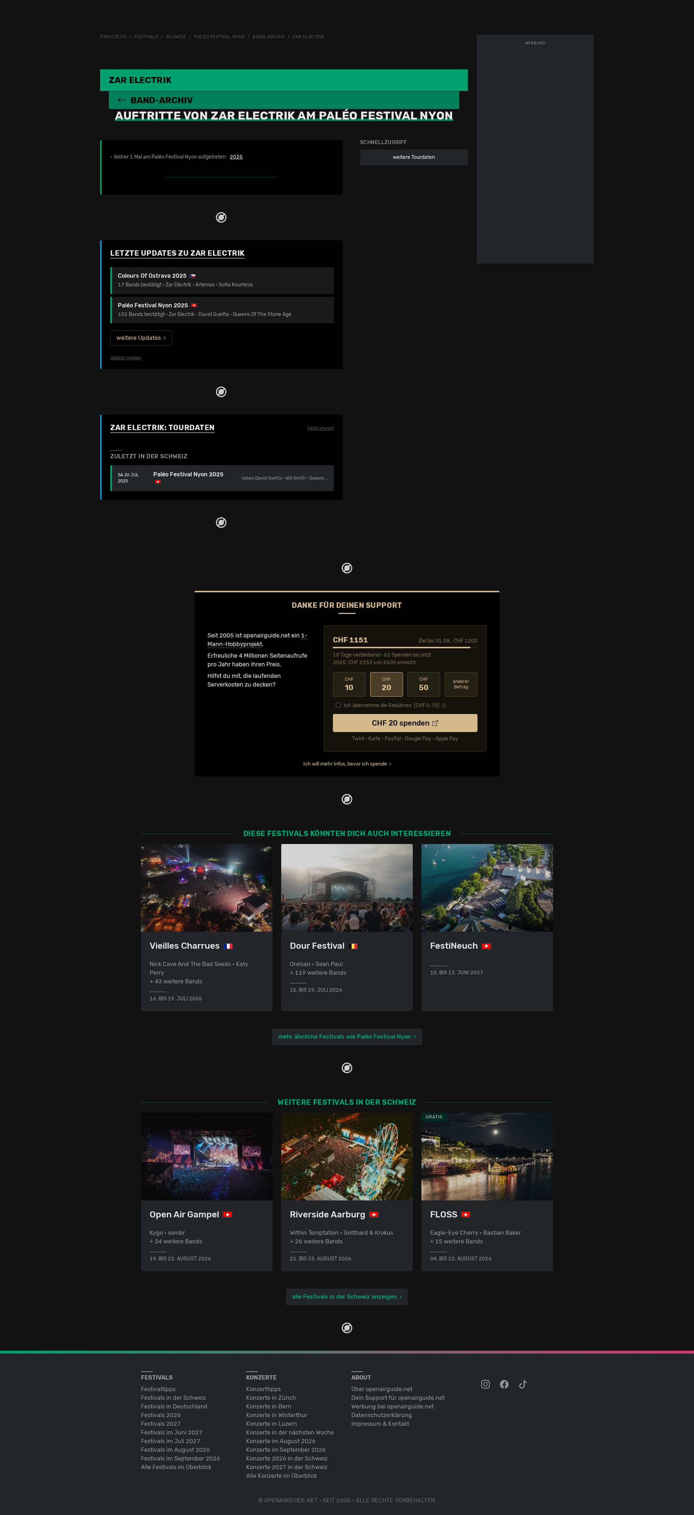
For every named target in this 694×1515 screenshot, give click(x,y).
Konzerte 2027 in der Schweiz (286, 1467)
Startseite (113, 36)
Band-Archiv (268, 36)
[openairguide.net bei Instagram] (486, 1385)
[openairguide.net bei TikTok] (524, 1385)
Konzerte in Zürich (271, 1397)
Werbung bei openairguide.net (392, 1406)
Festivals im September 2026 (180, 1458)
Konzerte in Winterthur (276, 1415)
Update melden (125, 358)
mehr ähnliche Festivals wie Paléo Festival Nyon (344, 1036)
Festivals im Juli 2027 (170, 1441)
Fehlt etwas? (321, 428)
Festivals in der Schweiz (173, 1397)
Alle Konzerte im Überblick (281, 1475)
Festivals (146, 36)
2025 (236, 157)
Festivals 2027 (161, 1423)
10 (349, 684)
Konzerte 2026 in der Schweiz (286, 1458)
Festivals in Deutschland (174, 1406)
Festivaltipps (158, 1389)
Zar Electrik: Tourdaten (162, 427)
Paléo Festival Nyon (219, 36)
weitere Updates (138, 337)
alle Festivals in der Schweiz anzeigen (344, 1296)
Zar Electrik (308, 36)
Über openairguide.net (381, 1389)
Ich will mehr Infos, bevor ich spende (345, 764)
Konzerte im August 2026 (281, 1441)
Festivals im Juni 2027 (171, 1432)
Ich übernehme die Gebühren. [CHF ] (392, 705)
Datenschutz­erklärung (381, 1415)
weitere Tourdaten (414, 157)
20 (386, 684)
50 (424, 684)
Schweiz (176, 36)
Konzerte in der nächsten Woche (290, 1432)
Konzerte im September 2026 (286, 1449)
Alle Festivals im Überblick (176, 1467)
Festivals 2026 (161, 1415)
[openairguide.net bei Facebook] (505, 1385)
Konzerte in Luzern (271, 1423)
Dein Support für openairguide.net (398, 1397)
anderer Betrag (461, 684)
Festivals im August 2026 (175, 1449)
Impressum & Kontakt (380, 1423)
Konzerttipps (263, 1389)
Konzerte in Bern (268, 1406)
